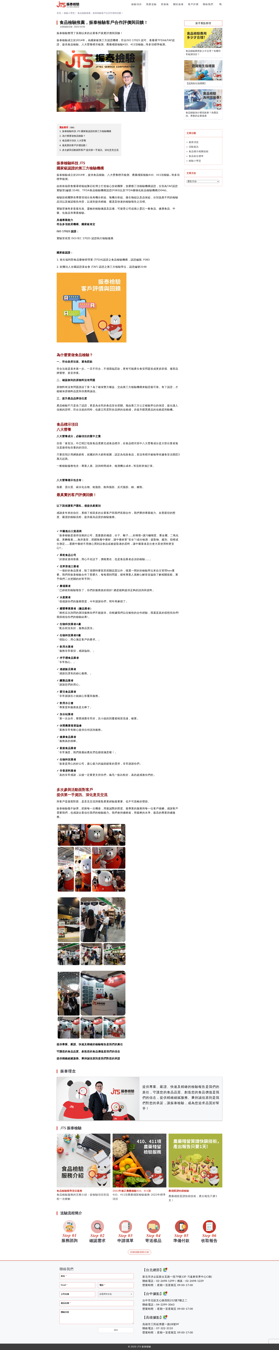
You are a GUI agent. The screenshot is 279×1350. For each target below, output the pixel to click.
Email (64, 1285)
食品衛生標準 (196, 156)
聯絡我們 (208, 4)
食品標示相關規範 (199, 151)
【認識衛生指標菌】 (196, 83)
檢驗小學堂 (195, 161)
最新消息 (194, 142)
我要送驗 (151, 4)
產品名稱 (66, 1303)
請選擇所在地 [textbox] (105, 1294)
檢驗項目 (136, 4)
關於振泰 (178, 4)
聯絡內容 (65, 1312)
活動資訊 (194, 147)
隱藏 (72, 127)
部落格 (165, 4)
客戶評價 (193, 4)
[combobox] (116, 1294)
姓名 (64, 1276)
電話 (102, 1285)
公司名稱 (65, 1294)
